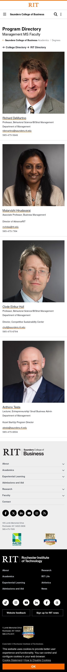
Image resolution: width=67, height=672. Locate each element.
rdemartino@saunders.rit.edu (16, 130)
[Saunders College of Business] (24, 452)
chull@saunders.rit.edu (13, 327)
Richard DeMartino (14, 118)
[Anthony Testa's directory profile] (33, 371)
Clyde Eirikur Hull (13, 306)
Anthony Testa (11, 407)
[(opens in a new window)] (5, 513)
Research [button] (7, 488)
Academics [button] (8, 470)
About (5, 570)
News (44, 588)
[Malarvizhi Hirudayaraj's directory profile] (33, 175)
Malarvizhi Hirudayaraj (16, 210)
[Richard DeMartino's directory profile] (33, 82)
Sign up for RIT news (47, 612)
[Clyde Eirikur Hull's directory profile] (33, 271)
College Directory (16, 47)
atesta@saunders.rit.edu (14, 427)
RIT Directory (38, 47)
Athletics (46, 582)
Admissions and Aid (13, 482)
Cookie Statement (12, 660)
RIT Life (45, 576)
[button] (4, 14)
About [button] (5, 463)
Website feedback (16, 612)
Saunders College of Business (27, 14)
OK (33, 666)
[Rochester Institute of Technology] (33, 4)
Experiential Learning (13, 582)
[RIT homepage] (25, 559)
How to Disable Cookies (37, 660)
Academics (8, 576)
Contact (6, 501)
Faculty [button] (6, 495)
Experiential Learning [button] (13, 476)
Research (46, 570)
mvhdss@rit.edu (10, 226)
